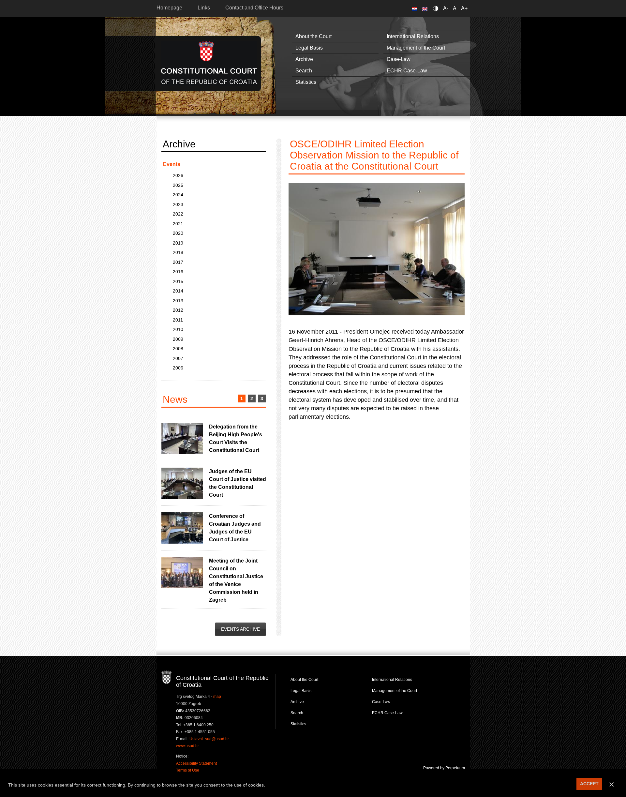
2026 (178, 175)
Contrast (437, 8)
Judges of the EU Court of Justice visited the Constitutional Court (237, 483)
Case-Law (398, 59)
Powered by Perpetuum (444, 768)
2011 (178, 320)
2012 (178, 310)
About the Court (313, 36)
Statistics (305, 82)
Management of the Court (416, 48)
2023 (178, 204)
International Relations (413, 36)
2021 (178, 223)
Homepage (169, 7)
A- (445, 8)
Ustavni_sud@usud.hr (209, 739)
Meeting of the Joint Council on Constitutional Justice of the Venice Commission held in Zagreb (236, 580)
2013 (178, 300)
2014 (178, 290)
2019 (178, 243)
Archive (304, 59)
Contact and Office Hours (254, 7)
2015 (178, 281)
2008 (178, 348)
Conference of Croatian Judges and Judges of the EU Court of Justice (235, 527)
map (217, 696)
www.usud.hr (187, 746)
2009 (178, 339)
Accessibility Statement (196, 763)
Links (204, 7)
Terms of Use (187, 770)
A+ (464, 8)
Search (303, 70)
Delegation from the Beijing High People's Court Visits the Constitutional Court (235, 438)
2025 (178, 185)
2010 (178, 329)
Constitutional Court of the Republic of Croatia (209, 63)
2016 (178, 271)
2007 (178, 358)
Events (171, 164)
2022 (178, 214)
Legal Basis (309, 48)
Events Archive (240, 629)
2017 (178, 262)
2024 (178, 194)
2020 (178, 233)
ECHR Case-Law (407, 70)
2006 (178, 367)
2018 (178, 252)
